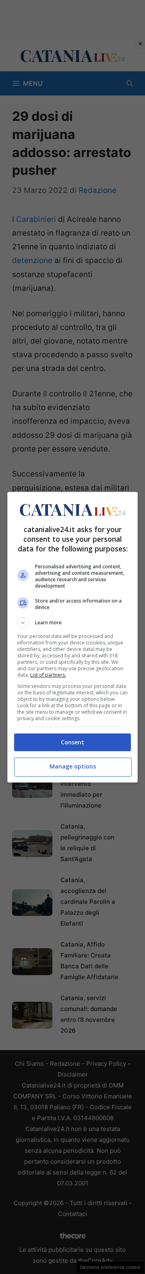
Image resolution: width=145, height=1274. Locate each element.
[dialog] (72, 637)
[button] (72, 622)
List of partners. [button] (48, 674)
